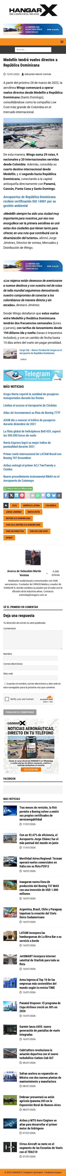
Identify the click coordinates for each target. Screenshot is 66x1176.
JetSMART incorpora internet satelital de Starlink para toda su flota (39, 960)
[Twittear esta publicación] (11, 496)
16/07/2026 (29, 871)
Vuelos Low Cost (39, 531)
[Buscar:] (33, 49)
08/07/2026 (29, 1086)
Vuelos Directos (15, 531)
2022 (14, 505)
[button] (61, 41)
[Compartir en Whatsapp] (37, 496)
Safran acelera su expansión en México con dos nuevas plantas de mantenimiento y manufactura (40, 1077)
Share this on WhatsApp (19, 488)
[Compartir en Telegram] (48, 496)
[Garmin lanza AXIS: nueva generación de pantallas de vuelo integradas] (10, 1030)
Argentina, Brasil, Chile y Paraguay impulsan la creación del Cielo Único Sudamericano (40, 913)
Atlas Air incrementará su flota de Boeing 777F (31, 412)
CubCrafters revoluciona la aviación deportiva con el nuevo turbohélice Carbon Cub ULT (38, 1054)
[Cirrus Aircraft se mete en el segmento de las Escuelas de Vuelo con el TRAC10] (10, 1147)
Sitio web (8, 673)
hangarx (58, 1172)
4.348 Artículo (56, 573)
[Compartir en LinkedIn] (16, 496)
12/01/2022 (13, 74)
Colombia (51, 505)
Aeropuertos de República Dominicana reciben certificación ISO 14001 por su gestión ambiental (29, 201)
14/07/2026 (29, 945)
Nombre (7, 654)
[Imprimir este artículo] (32, 496)
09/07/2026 (29, 1062)
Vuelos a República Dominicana (23, 525)
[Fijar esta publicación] (22, 496)
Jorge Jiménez (13, 512)
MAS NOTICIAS (11, 798)
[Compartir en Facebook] (6, 496)
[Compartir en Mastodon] (43, 496)
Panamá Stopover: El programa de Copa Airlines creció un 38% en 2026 (40, 1007)
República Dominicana (18, 518)
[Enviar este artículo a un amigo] (27, 496)
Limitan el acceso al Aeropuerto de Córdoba (30, 405)
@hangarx (38, 1172)
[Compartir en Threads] (59, 496)
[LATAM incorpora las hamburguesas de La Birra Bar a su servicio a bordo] (10, 936)
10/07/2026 (29, 1039)
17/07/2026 (29, 824)
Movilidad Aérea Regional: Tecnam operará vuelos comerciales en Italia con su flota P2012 (40, 862)
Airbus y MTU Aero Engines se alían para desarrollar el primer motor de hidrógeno (38, 1124)
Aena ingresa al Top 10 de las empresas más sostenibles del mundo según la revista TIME (38, 983)
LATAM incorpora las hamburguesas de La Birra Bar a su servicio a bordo (40, 937)
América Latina (31, 505)
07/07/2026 (29, 1133)
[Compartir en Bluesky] (53, 496)
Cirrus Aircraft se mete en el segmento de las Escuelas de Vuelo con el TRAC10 (41, 1148)
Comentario (9, 628)
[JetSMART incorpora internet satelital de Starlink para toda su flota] (10, 959)
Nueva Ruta (34, 512)
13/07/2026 (29, 992)
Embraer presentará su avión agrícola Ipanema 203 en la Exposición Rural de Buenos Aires (40, 1101)
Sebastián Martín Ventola (38, 74)
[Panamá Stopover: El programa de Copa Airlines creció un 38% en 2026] (10, 1006)
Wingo (9, 538)
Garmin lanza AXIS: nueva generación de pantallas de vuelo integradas (39, 1030)
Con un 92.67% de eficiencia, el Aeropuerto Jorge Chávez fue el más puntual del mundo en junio (39, 839)
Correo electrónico (13, 663)
